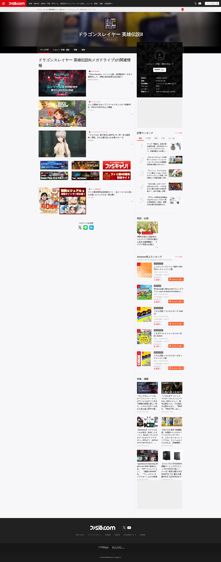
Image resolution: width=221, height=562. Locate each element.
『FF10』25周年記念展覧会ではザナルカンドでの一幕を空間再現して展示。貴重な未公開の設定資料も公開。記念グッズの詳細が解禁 (157, 201)
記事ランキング (145, 132)
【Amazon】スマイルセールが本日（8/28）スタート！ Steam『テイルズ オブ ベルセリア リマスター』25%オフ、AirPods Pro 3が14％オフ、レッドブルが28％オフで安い (147, 436)
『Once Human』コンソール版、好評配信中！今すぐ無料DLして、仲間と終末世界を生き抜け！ (110, 75)
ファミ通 (90, 197)
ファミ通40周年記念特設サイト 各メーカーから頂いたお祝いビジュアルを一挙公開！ (110, 193)
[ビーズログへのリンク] (118, 547)
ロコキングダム (96, 102)
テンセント (91, 110)
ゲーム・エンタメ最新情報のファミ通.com (51, 9)
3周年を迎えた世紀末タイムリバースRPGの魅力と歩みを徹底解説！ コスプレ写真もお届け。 (147, 240)
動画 (95, 3)
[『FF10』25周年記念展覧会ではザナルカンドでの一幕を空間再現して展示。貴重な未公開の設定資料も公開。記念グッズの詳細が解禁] (175, 200)
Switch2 (36, 3)
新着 (30, 3)
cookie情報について (130, 535)
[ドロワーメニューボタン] (3, 3)
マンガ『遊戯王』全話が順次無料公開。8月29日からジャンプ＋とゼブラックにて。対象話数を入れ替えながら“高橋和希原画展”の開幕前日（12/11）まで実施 (157, 147)
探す (163, 69)
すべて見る (178, 133)
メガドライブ (160, 83)
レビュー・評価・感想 (61, 49)
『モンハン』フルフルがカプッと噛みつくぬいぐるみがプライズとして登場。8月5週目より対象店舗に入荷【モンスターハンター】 (157, 174)
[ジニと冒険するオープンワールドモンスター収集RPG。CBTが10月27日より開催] (62, 113)
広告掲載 (142, 535)
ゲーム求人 (81, 3)
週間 (156, 138)
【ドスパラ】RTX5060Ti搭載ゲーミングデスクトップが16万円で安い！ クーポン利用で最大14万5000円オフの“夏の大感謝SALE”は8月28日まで (171, 470)
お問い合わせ (80, 535)
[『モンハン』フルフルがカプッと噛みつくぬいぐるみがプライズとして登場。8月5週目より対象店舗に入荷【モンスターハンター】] (175, 173)
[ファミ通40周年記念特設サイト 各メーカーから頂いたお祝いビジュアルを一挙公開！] (62, 201)
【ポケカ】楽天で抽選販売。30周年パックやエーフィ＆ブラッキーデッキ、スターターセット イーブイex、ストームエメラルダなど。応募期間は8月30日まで (171, 436)
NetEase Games (93, 79)
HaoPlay (90, 140)
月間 (163, 138)
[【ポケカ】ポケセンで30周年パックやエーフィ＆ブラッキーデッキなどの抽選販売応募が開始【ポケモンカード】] (175, 160)
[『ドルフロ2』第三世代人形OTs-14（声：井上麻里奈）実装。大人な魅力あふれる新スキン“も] (62, 144)
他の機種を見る (170, 83)
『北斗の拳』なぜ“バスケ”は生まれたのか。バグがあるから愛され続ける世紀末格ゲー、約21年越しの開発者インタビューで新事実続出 (157, 187)
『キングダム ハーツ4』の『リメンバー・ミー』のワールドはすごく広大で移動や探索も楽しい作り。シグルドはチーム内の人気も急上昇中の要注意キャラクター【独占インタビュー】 (147, 402)
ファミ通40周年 (96, 189)
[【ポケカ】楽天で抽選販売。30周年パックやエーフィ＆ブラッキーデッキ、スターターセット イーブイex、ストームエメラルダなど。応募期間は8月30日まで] (171, 422)
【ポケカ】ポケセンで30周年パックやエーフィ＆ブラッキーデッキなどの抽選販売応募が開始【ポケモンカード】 (157, 161)
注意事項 (117, 535)
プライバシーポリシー (95, 535)
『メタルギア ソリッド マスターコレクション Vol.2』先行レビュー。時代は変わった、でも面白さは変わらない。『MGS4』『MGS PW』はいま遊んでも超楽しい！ (171, 402)
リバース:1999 (147, 233)
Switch (43, 3)
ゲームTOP (44, 49)
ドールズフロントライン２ (99, 132)
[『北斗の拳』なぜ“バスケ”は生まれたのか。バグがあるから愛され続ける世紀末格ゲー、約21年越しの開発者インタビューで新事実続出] (175, 186)
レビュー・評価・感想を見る (159, 64)
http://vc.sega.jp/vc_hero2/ (165, 91)
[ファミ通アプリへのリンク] (103, 547)
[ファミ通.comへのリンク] (17, 3)
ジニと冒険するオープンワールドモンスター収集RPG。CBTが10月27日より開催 (109, 105)
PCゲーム (55, 3)
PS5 (48, 3)
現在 (140, 138)
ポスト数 (171, 138)
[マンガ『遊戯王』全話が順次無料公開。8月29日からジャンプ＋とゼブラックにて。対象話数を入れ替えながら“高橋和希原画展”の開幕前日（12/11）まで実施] (175, 146)
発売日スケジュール (67, 3)
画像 (75, 49)
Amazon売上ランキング (149, 256)
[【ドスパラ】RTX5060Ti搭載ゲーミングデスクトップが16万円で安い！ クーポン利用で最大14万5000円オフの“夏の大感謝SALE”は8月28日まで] (171, 456)
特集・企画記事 (105, 3)
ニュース (89, 3)
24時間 (148, 138)
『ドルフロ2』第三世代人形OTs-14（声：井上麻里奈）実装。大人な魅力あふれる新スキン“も (109, 136)
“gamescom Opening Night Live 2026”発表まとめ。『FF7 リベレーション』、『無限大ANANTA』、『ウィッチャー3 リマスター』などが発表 (147, 470)
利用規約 (108, 535)
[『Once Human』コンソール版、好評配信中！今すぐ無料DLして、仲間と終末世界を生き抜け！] (62, 83)
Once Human (95, 71)
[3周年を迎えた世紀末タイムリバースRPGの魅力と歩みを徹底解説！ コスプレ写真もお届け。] (147, 227)
